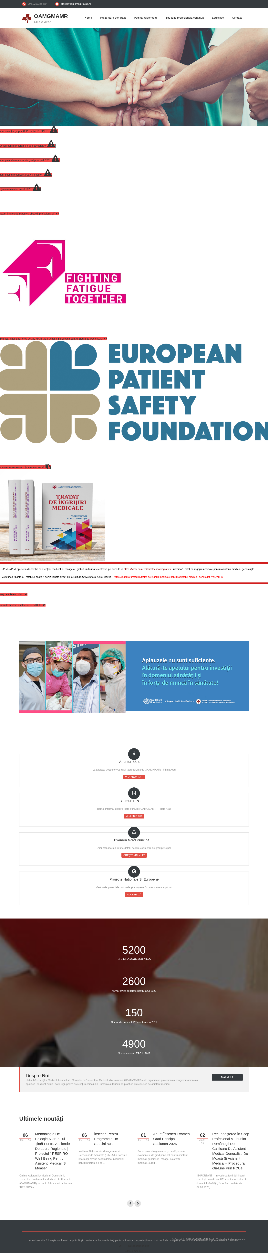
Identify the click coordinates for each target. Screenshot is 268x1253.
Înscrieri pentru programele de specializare (106, 1139)
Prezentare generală (113, 17)
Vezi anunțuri (134, 777)
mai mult (227, 1077)
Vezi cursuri (134, 816)
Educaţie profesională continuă (185, 17)
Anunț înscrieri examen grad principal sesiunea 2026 (171, 1139)
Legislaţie (218, 17)
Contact (237, 17)
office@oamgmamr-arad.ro (76, 3)
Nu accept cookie (138, 1245)
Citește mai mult (134, 855)
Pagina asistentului (145, 17)
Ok (120, 1245)
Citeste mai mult (134, 1250)
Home (88, 17)
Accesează (134, 894)
